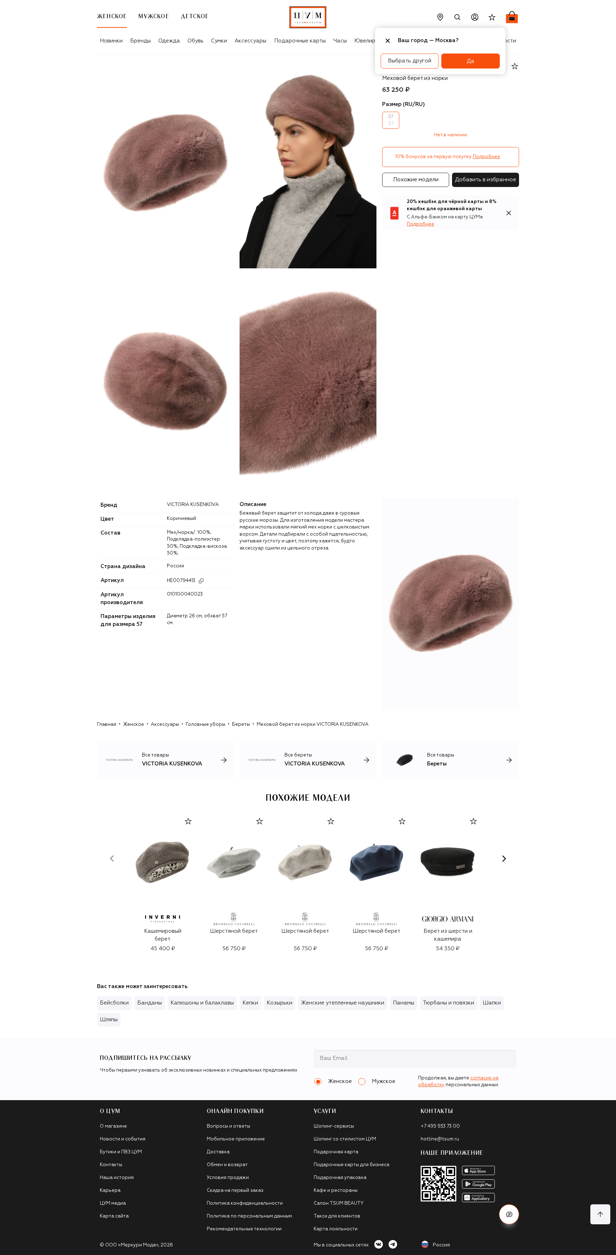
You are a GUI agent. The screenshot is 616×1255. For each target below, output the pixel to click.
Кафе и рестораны (336, 1190)
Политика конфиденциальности (245, 1203)
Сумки (219, 41)
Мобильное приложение (236, 1139)
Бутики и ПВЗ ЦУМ (121, 1152)
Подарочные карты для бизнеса (351, 1165)
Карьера (110, 1190)
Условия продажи (228, 1177)
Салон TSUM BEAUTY (339, 1203)
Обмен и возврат (227, 1165)
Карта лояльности (336, 1229)
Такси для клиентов (337, 1216)
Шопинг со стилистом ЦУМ (345, 1139)
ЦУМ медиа (113, 1203)
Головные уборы (205, 724)
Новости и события (122, 1139)
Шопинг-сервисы (334, 1126)
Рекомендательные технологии (244, 1229)
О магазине (113, 1126)
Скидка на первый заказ (235, 1190)
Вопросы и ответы (228, 1126)
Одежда (169, 41)
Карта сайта (114, 1216)
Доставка (218, 1152)
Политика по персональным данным (249, 1216)
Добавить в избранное (485, 179)
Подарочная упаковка (340, 1177)
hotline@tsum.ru (440, 1139)
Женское (133, 724)
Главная (106, 724)
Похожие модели (415, 179)
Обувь (196, 41)
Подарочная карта (336, 1152)
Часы (340, 41)
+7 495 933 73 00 (440, 1126)
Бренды (140, 41)
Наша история (117, 1177)
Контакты (111, 1165)
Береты (241, 724)
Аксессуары (250, 41)
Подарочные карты (300, 41)
